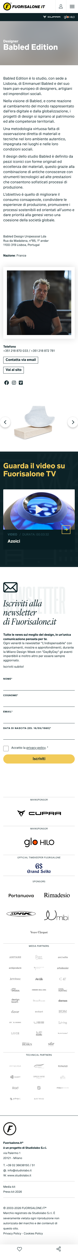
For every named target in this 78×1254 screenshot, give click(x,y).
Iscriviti (39, 759)
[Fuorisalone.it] (24, 6)
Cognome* (10, 696)
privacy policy (36, 748)
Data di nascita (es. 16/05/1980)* (27, 728)
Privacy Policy (12, 1233)
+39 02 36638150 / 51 (20, 1165)
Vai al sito (13, 370)
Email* (8, 712)
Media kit (9, 1187)
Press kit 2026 (12, 1192)
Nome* (7, 679)
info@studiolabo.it (20, 1170)
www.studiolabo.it (19, 1175)
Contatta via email (21, 360)
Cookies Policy (33, 1233)
